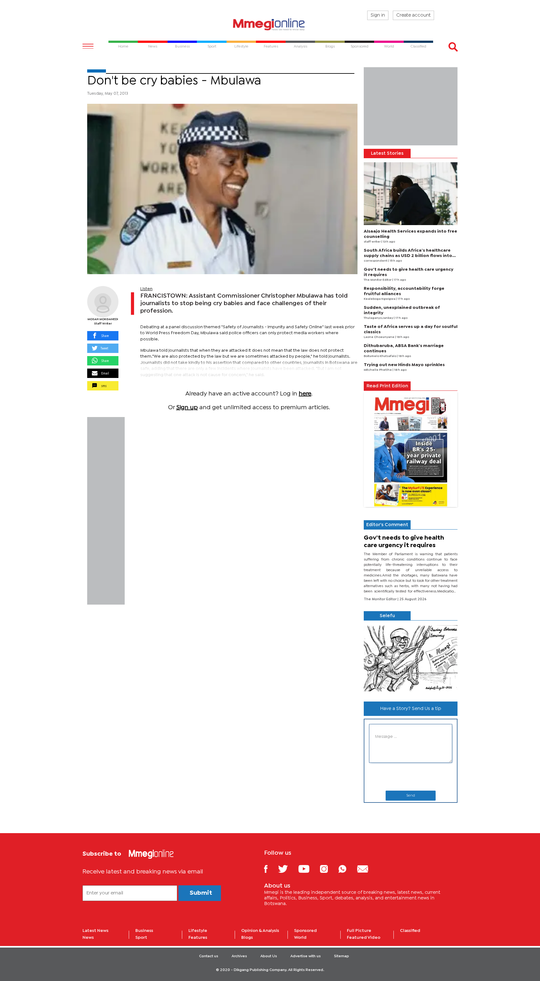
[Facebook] (270, 869)
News (88, 937)
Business (144, 931)
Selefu (387, 616)
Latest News (95, 931)
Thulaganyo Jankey (379, 318)
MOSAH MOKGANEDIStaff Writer (103, 321)
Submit (201, 893)
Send (410, 795)
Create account (413, 15)
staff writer (372, 241)
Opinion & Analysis (260, 931)
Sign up (187, 407)
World (300, 937)
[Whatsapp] (347, 869)
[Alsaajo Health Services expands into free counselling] (411, 193)
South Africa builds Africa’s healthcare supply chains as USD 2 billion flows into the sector (408, 256)
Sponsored (305, 931)
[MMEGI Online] (270, 24)
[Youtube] (308, 869)
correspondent (376, 260)
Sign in (378, 15)
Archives (239, 956)
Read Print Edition (387, 386)
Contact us (208, 956)
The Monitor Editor (378, 280)
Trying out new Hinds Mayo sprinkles (404, 365)
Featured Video (363, 937)
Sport (141, 937)
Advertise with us (305, 956)
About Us (268, 956)
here (305, 393)
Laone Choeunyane (379, 337)
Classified (410, 931)
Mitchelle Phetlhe (378, 370)
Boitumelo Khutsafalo (380, 356)
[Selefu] (411, 658)
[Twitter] (287, 869)
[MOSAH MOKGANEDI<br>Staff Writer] (102, 301)
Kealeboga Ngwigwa (380, 299)
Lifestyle (197, 931)
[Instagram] (328, 869)
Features (197, 937)
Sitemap (341, 956)
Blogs (247, 937)
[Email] (367, 869)
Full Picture (359, 931)
